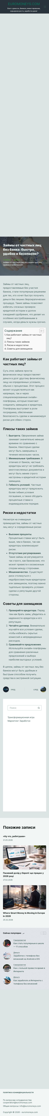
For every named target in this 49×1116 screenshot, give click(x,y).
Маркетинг (13, 721)
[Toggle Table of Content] (40, 331)
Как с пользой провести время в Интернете (29, 970)
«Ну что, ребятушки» (14, 836)
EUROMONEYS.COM (24, 4)
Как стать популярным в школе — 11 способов (28, 945)
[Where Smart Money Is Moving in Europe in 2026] (24, 897)
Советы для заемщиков (19, 348)
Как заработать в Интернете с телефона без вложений (28, 982)
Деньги (16, 952)
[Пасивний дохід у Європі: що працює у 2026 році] (24, 857)
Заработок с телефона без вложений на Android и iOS (26, 957)
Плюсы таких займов (18, 342)
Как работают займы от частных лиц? (24, 336)
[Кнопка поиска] (39, 707)
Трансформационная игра (21, 717)
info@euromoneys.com (30, 1106)
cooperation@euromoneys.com (17, 1102)
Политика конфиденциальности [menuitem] (18, 1092)
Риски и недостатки (17, 345)
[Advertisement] (24, 125)
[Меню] (45, 7)
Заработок (24, 721)
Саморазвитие (19, 940)
